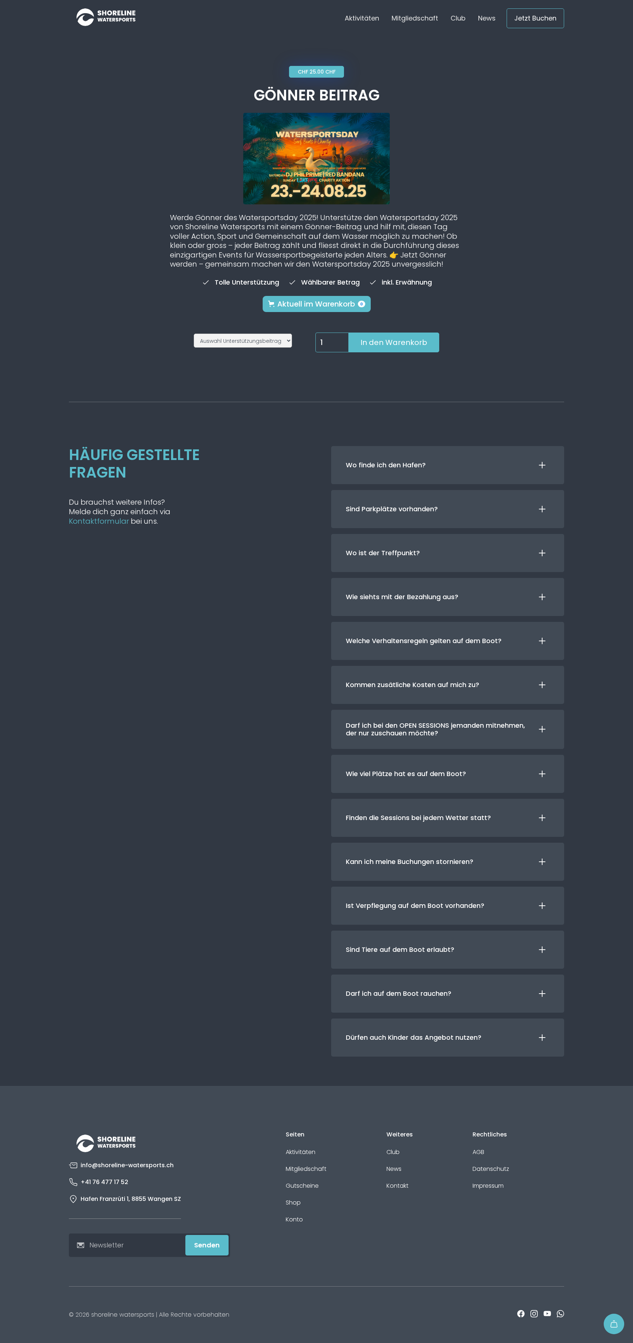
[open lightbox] (316, 158)
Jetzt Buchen (535, 18)
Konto (294, 1220)
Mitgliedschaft (415, 18)
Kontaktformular (99, 521)
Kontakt (397, 1186)
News (487, 18)
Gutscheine (302, 1186)
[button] (317, 304)
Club (458, 18)
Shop (293, 1203)
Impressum (488, 1186)
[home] (106, 18)
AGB (478, 1152)
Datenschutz (491, 1169)
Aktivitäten (362, 18)
